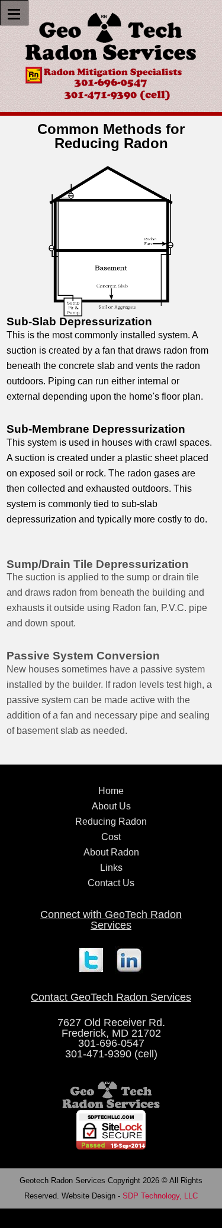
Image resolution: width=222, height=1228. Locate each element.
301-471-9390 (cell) (111, 1054)
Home (111, 791)
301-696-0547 (111, 1043)
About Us (111, 806)
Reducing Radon (111, 822)
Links (111, 868)
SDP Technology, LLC (160, 1195)
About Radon (111, 852)
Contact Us (111, 883)
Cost (111, 837)
